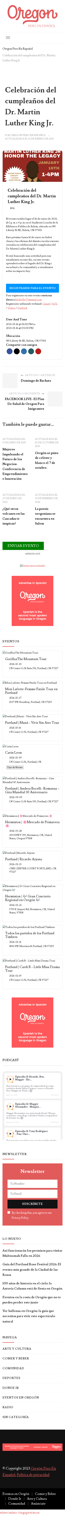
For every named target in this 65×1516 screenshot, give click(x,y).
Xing (31, 351)
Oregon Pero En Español (28, 135)
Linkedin (24, 351)
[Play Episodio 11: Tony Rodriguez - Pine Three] (10, 1134)
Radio (7, 1407)
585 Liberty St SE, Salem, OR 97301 (26, 340)
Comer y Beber (15, 1358)
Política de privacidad (33, 1474)
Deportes (11, 1378)
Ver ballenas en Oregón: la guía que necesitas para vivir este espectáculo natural (28, 1316)
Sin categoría (15, 1417)
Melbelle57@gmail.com (28, 299)
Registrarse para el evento (32, 288)
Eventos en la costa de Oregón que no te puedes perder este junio (31, 1300)
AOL (55, 303)
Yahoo (12, 308)
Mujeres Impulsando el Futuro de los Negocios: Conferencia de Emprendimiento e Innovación (15, 464)
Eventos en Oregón (20, 1398)
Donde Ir (10, 1388)
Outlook (22, 308)
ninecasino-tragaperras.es (20, 1512)
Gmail (46, 303)
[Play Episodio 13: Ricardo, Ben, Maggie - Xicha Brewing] (10, 1079)
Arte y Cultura (16, 1349)
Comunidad (13, 1368)
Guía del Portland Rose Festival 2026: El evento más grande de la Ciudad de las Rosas (31, 1269)
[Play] (10, 1079)
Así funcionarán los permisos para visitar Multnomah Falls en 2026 (32, 1253)
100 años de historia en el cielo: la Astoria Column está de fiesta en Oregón (32, 1286)
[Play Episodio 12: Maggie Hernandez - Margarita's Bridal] (10, 1106)
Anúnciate (38, 1503)
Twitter (17, 351)
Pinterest (38, 351)
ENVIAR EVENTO (23, 545)
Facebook (9, 351)
